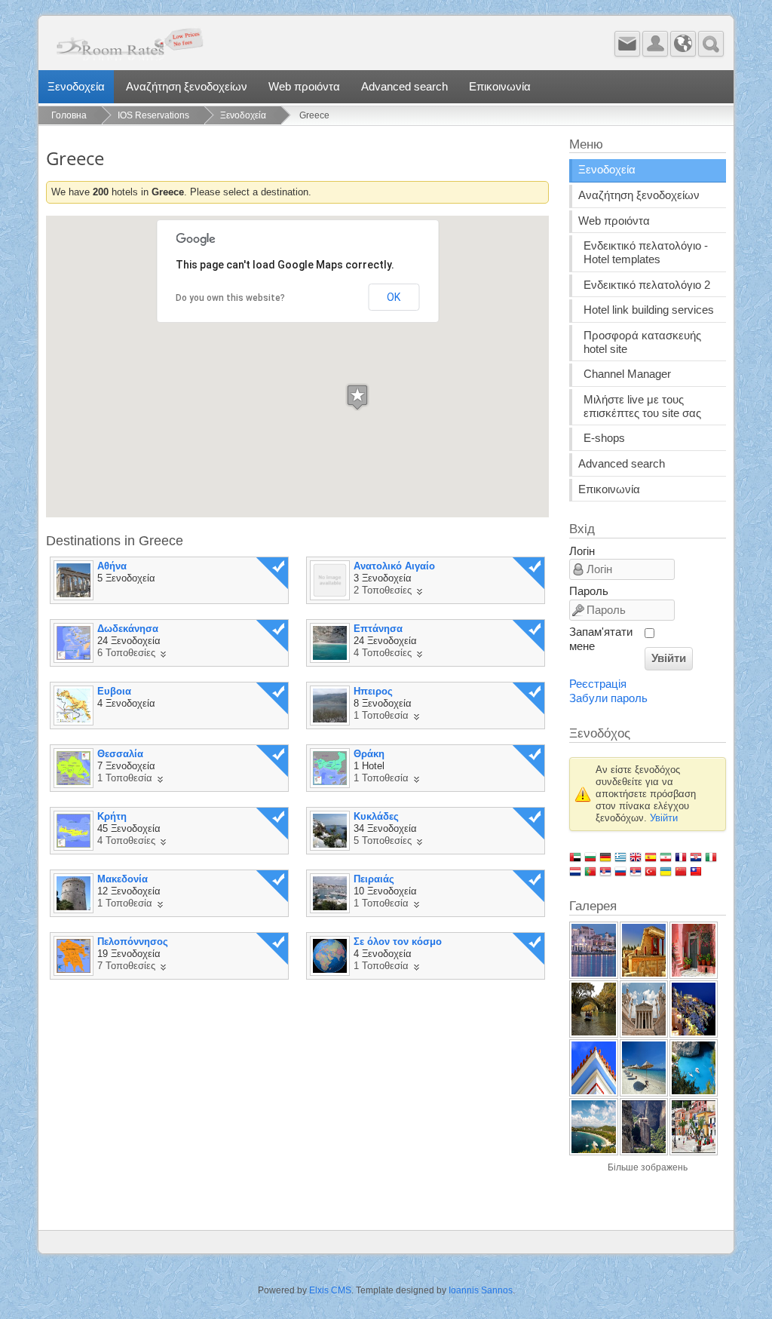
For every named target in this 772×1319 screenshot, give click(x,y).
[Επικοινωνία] (627, 44)
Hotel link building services (649, 310)
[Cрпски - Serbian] (605, 871)
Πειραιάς (374, 879)
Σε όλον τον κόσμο (398, 941)
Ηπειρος (373, 691)
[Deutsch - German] (605, 857)
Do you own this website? (230, 298)
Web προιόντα (304, 86)
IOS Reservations (153, 115)
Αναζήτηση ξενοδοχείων (186, 86)
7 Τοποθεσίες (126, 965)
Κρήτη (112, 816)
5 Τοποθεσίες (383, 840)
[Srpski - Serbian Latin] (636, 871)
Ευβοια (114, 691)
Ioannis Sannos (481, 1290)
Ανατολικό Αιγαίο (394, 566)
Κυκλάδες (376, 816)
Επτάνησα (378, 628)
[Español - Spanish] (651, 857)
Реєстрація (597, 684)
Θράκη (369, 753)
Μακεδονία (122, 879)
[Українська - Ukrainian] (666, 871)
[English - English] (636, 857)
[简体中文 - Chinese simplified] (681, 871)
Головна (69, 115)
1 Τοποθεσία (381, 715)
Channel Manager (627, 374)
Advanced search (404, 86)
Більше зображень (648, 1167)
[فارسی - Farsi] (666, 857)
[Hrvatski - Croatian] (696, 857)
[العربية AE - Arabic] (575, 857)
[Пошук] (711, 44)
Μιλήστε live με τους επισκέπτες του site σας (642, 406)
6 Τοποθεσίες (126, 652)
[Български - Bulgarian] (590, 857)
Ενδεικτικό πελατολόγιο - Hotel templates (646, 252)
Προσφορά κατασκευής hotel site (642, 342)
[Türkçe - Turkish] (651, 871)
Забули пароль (608, 698)
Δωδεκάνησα (127, 628)
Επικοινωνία (500, 86)
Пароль (588, 591)
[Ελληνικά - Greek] (620, 857)
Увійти (668, 658)
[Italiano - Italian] (711, 857)
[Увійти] (655, 44)
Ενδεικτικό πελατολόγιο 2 (647, 285)
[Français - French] (681, 857)
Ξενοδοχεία (76, 86)
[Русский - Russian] (620, 871)
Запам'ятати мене (601, 639)
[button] (357, 397)
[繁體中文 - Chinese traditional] (696, 871)
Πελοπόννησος (132, 941)
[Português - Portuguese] (590, 871)
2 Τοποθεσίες (383, 590)
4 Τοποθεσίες (383, 652)
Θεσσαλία (120, 753)
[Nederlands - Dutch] (575, 871)
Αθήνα (112, 566)
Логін (582, 551)
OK (393, 297)
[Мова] (683, 44)
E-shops (604, 438)
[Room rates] (233, 47)
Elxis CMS (330, 1290)
